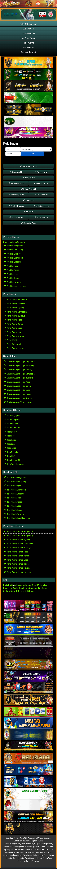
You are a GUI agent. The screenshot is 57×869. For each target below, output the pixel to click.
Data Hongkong (13, 420)
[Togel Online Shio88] (28, 817)
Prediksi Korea (12, 270)
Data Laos (10, 444)
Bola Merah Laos (13, 506)
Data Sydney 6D (13, 460)
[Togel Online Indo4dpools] (28, 723)
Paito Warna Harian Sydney (18, 540)
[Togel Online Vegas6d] (28, 653)
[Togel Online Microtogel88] (28, 606)
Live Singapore (31, 588)
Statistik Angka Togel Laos (18, 390)
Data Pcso (10, 436)
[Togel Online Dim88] (28, 74)
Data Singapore (13, 415)
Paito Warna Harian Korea (17, 556)
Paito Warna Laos (14, 328)
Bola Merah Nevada (15, 514)
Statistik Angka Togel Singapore (20, 362)
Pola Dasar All (42, 195)
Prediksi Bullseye (13, 262)
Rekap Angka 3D (42, 183)
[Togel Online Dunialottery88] (28, 758)
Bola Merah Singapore (16, 477)
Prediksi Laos (12, 274)
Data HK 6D (11, 456)
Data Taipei (11, 448)
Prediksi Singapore (14, 246)
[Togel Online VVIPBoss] (28, 63)
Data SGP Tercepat (28, 24)
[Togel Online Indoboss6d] (28, 618)
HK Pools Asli (34, 861)
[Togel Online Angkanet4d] (28, 793)
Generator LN (17, 172)
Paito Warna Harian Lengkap (18, 572)
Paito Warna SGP (26, 847)
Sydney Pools (37, 852)
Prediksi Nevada (13, 282)
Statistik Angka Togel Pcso (18, 382)
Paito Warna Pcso (14, 320)
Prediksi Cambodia (14, 258)
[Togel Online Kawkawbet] (28, 641)
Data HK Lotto (18, 858)
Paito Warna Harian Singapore (19, 531)
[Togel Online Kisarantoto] (28, 110)
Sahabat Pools (20, 585)
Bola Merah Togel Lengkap (18, 518)
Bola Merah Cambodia (16, 490)
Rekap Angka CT (17, 183)
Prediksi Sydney (13, 254)
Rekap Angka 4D (17, 195)
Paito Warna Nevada (15, 336)
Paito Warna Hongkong (16, 304)
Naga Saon (47, 844)
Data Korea (11, 440)
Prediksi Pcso (12, 266)
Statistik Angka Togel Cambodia (20, 374)
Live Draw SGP (28, 33)
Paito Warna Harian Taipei (17, 564)
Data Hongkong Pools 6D (14, 242)
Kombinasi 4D (17, 217)
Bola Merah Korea (14, 502)
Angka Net (16, 844)
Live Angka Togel (16, 588)
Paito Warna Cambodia (16, 312)
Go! (32, 154)
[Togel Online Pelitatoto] (28, 121)
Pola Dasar (10, 143)
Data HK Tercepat (18, 591)
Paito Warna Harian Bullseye (18, 548)
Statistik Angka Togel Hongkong (20, 366)
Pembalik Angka (17, 206)
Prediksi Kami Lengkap (16, 286)
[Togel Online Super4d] (28, 86)
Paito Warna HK (27, 844)
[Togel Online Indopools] (28, 805)
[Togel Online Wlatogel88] (28, 688)
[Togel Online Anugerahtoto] (28, 770)
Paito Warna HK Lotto (33, 858)
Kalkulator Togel (29, 223)
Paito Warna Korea (14, 324)
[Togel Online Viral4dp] (28, 133)
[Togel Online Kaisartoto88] (28, 711)
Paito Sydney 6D (28, 52)
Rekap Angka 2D (29, 189)
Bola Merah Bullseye (15, 494)
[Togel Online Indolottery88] (28, 782)
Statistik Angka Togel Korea (18, 386)
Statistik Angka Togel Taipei (18, 394)
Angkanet (27, 852)
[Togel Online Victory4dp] (28, 629)
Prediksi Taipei (12, 278)
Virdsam (7, 844)
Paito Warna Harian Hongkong (19, 535)
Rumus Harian (42, 172)
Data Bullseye (12, 432)
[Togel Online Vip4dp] (28, 746)
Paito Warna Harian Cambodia (19, 544)
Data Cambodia (13, 428)
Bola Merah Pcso (13, 498)
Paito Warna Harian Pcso (17, 552)
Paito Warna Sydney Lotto (33, 855)
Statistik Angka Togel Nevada (19, 398)
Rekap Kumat (29, 178)
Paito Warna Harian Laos (17, 560)
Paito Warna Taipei (14, 332)
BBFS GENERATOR (29, 166)
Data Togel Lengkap (15, 464)
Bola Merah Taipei (14, 510)
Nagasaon (38, 844)
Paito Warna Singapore (16, 299)
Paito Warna (28, 43)
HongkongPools (15, 855)
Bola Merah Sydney (15, 486)
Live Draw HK (28, 29)
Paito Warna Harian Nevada (18, 568)
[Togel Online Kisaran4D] (28, 98)
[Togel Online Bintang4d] (28, 676)
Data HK (37, 847)
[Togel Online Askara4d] (28, 664)
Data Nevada (12, 452)
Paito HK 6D (28, 47)
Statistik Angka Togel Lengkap (19, 402)
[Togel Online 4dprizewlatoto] (28, 700)
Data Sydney (12, 424)
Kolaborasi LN (42, 217)
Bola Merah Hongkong (16, 482)
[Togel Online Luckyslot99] (28, 735)
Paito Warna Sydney (15, 308)
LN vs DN (29, 212)
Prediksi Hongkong (14, 250)
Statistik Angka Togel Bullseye (19, 378)
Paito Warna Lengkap (15, 348)
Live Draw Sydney (28, 38)
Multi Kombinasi (42, 206)
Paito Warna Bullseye (15, 316)
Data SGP (45, 847)
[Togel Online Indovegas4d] (28, 828)
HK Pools (30, 591)
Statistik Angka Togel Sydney (19, 370)
